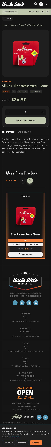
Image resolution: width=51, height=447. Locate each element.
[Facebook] (15, 302)
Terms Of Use (33, 404)
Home (4, 25)
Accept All (36, 442)
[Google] (35, 302)
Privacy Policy (14, 436)
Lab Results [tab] (24, 132)
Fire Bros (25, 196)
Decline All (8, 442)
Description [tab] (8, 132)
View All (9, 180)
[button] (25, 226)
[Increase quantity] (42, 112)
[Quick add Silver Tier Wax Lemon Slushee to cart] (39, 231)
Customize (22, 442)
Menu (13, 25)
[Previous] (23, 181)
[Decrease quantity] (9, 112)
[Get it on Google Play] (47, 11)
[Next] (30, 181)
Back (9, 18)
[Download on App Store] (43, 11)
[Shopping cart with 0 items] (41, 4)
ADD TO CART (27, 254)
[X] (22, 302)
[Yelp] (28, 302)
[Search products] (35, 4)
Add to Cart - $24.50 (25, 120)
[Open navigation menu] (46, 4)
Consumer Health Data (25, 407)
